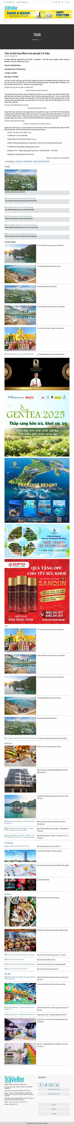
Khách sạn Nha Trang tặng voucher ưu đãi (49, 746)
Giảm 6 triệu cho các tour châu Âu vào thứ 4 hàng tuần (21, 236)
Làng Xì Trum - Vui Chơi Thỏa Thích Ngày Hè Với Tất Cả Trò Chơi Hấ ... (52, 1020)
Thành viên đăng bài (22, 2)
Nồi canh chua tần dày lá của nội (46, 959)
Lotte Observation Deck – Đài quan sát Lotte (49, 851)
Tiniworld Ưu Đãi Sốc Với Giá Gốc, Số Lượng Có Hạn (51, 984)
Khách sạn (8, 743)
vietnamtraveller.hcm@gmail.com (17, 1102)
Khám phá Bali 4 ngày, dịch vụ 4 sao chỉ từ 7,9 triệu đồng (21, 227)
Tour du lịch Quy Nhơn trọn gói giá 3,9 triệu (49, 266)
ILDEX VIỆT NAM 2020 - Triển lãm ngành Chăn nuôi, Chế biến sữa (52, 1009)
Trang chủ (35, 39)
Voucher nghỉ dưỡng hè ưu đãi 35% (15, 192)
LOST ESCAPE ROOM (43, 880)
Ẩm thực (8, 894)
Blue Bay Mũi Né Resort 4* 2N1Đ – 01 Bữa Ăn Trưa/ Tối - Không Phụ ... (53, 837)
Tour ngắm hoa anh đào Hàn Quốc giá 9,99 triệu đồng (20, 200)
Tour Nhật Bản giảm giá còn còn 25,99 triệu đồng (19, 209)
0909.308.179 (10, 2)
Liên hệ (54, 1113)
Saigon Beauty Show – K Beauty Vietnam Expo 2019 (52, 1014)
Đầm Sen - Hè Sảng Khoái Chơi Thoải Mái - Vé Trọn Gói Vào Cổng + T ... (52, 1045)
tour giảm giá (10, 161)
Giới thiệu (53, 1109)
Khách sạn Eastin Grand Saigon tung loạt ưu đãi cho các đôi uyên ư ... (52, 978)
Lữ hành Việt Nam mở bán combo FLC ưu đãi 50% (51, 306)
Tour (41, 39)
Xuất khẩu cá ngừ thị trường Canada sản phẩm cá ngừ (52, 930)
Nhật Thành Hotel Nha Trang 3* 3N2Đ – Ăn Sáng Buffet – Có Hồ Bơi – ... (53, 830)
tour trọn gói (19, 161)
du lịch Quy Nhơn (27, 161)
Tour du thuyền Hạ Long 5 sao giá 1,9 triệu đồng (50, 245)
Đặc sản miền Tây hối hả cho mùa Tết (47, 969)
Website (34, 139)
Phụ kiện (8, 974)
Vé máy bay (9, 843)
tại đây (29, 132)
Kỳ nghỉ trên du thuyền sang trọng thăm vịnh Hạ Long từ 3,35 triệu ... (52, 797)
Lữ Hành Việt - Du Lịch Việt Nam (41, 161)
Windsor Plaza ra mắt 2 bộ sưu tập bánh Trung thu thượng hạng (51, 823)
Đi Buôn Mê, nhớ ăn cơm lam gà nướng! (48, 897)
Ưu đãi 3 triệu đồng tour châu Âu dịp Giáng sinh (19, 218)
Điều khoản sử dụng (53, 1089)
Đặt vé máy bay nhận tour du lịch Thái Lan (49, 846)
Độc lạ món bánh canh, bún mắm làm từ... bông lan (51, 955)
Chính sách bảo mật (54, 1094)
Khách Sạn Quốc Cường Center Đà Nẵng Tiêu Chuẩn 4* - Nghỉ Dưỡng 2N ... (53, 771)
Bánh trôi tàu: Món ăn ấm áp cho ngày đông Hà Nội (51, 964)
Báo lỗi (54, 1104)
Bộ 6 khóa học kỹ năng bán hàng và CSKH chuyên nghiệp (53, 865)
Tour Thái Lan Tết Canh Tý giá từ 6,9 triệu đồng (50, 328)
